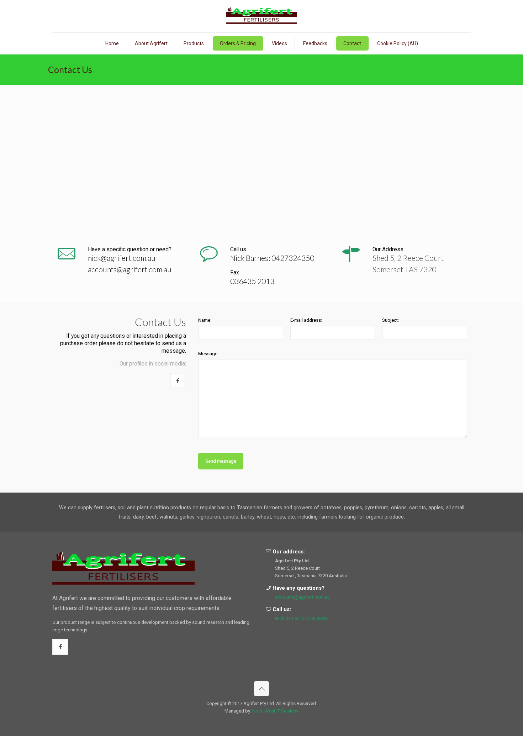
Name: (204, 320)
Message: (208, 353)
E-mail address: (306, 320)
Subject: (390, 320)
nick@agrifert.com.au (121, 257)
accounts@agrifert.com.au (129, 269)
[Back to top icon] (261, 688)
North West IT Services (275, 711)
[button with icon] (177, 380)
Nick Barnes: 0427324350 (272, 257)
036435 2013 (252, 281)
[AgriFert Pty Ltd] (261, 16)
